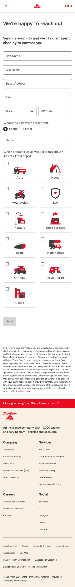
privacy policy (24, 391)
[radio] (10, 129)
